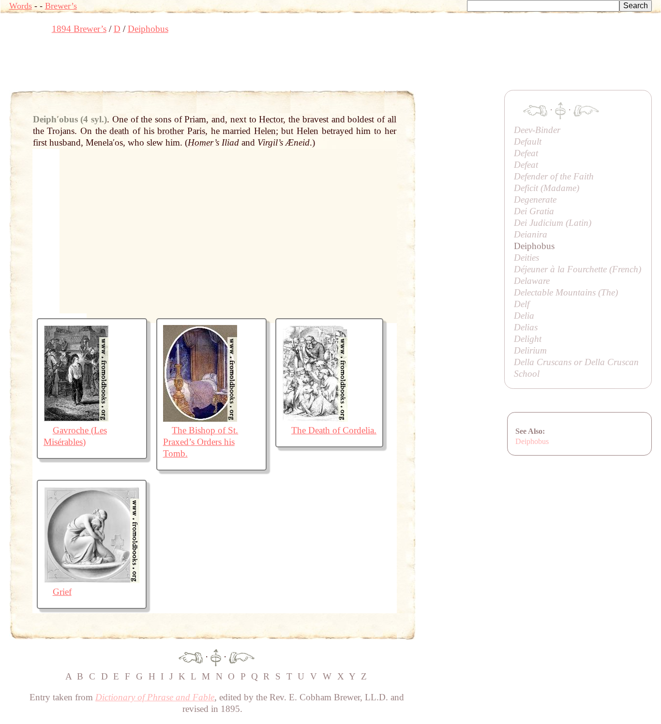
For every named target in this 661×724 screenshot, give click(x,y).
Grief (62, 592)
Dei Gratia (534, 211)
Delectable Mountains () (566, 292)
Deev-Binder (537, 130)
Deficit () (546, 188)
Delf (521, 304)
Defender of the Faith (554, 176)
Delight (527, 339)
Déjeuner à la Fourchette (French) (577, 269)
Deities (526, 257)
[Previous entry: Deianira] (191, 656)
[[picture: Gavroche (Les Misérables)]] (76, 419)
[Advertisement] (185, 65)
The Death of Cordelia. (333, 430)
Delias (526, 327)
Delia (524, 315)
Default (527, 141)
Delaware (532, 281)
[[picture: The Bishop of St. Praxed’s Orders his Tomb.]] (200, 419)
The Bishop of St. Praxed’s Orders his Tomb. (201, 441)
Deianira (530, 234)
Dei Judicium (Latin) (552, 223)
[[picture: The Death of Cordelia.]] (315, 419)
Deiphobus (532, 441)
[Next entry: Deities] (242, 656)
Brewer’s (61, 6)
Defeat (526, 153)
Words (20, 6)
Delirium (530, 350)
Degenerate (535, 199)
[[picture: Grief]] (92, 580)
